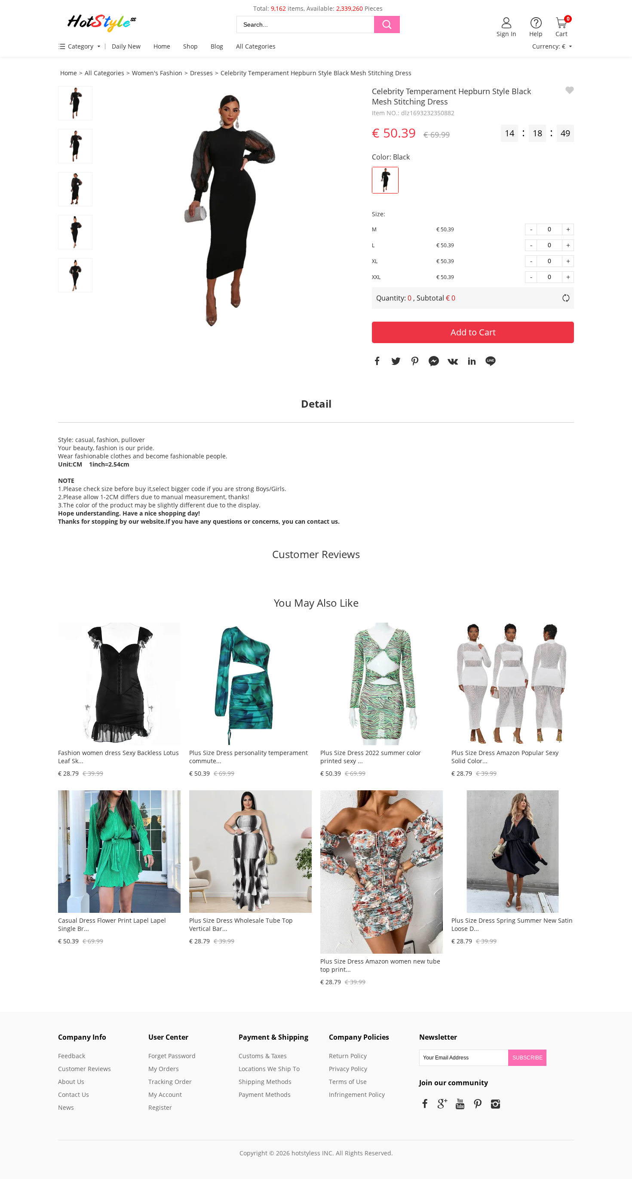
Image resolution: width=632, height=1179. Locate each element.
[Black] (385, 180)
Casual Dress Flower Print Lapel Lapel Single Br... (112, 924)
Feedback (71, 1056)
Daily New (126, 46)
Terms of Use (348, 1082)
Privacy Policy (348, 1069)
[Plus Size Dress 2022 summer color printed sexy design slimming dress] (381, 743)
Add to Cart (473, 332)
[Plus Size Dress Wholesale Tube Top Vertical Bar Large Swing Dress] (250, 910)
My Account (165, 1094)
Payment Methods (265, 1094)
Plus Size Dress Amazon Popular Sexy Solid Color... (504, 757)
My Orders (163, 1069)
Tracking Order (170, 1082)
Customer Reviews (316, 554)
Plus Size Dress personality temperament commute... (248, 757)
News (66, 1107)
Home (161, 46)
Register (160, 1107)
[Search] (387, 24)
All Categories (256, 46)
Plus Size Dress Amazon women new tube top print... (380, 965)
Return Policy (348, 1056)
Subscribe (527, 1058)
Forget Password (172, 1056)
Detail (316, 403)
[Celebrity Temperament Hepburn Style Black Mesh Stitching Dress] (225, 210)
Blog (217, 46)
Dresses (201, 73)
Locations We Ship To (269, 1069)
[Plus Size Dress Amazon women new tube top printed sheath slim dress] (381, 951)
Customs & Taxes (263, 1056)
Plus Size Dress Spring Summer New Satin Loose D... (512, 924)
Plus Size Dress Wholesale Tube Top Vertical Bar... (241, 924)
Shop (190, 46)
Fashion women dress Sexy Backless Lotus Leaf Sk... (118, 757)
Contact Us (73, 1094)
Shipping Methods (265, 1082)
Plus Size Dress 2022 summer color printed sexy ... (370, 757)
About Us (71, 1082)
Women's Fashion (157, 73)
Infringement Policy (357, 1094)
